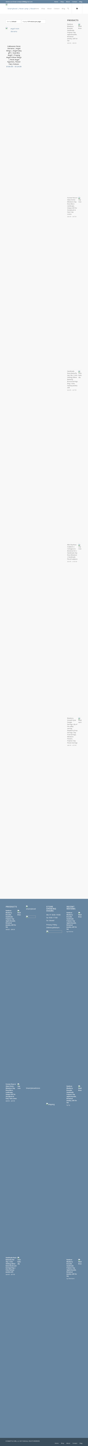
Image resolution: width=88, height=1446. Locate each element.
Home (56, 2)
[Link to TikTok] (80, 1441)
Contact (74, 2)
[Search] (68, 8)
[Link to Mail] (73, 1441)
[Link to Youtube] (70, 1441)
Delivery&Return (52, 927)
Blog (80, 2)
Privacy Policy (51, 924)
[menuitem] (56, 1)
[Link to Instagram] (77, 1441)
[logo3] (21, 8)
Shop (62, 2)
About (68, 2)
